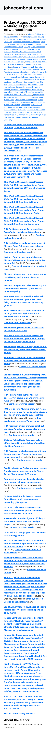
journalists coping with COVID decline (19, 92)
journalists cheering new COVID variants (27, 90)
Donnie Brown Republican (34, 57)
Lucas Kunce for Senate (29, 102)
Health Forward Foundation (21, 69)
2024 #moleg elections (25, 39)
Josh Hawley (33, 85)
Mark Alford (25, 105)
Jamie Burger (23, 77)
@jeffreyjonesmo (30, 37)
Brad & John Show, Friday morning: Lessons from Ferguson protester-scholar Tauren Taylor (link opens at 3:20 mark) (25, 471)
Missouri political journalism (15, 110)
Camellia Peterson (19, 49)
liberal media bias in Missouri (15, 97)
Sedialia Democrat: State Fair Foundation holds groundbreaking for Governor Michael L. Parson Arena (24, 313)
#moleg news (9, 39)
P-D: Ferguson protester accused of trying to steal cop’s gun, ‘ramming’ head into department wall (25, 454)
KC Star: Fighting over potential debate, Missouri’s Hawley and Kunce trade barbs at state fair (24, 260)
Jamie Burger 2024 (37, 77)
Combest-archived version (17, 252)
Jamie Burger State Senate (34, 79)
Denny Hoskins (17, 52)
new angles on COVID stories (24, 112)
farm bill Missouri (32, 59)
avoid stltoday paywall (32, 44)
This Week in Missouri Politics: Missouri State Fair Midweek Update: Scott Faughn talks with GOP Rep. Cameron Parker (24, 210)
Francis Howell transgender (21, 64)
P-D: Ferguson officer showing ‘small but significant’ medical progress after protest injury (24, 429)
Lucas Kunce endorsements (26, 100)
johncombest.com (23, 8)
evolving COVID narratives (14, 59)
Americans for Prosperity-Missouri (26, 42)
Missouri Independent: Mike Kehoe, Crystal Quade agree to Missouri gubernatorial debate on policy (25, 288)
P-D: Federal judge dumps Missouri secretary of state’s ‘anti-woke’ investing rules (24, 398)
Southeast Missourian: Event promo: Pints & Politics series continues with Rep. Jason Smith (25, 360)
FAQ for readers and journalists (19, 713)
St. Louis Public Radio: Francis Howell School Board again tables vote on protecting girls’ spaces (22, 499)
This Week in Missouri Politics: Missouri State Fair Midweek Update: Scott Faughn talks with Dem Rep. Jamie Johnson (24, 221)
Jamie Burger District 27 (13, 79)
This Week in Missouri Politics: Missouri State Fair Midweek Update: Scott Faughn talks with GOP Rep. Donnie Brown (24, 199)
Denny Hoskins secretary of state (17, 54)
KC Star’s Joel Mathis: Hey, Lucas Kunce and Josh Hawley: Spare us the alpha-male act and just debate (25, 543)
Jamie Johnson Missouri (13, 82)
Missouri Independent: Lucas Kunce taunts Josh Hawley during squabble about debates (25, 277)
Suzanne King (22, 115)
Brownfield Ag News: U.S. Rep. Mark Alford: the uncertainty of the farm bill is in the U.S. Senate (25, 349)
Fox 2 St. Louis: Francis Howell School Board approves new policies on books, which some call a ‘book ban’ (23, 510)
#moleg (41, 37)
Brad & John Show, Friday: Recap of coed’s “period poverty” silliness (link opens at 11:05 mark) (25, 610)
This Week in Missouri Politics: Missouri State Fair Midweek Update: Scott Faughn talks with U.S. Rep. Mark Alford (24, 338)
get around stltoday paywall (22, 67)
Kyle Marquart (38, 95)
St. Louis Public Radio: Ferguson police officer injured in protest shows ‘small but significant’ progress (24, 443)
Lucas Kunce (33, 97)
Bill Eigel (27, 47)
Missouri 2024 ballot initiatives (28, 107)
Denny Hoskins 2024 (32, 52)
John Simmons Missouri (17, 85)
